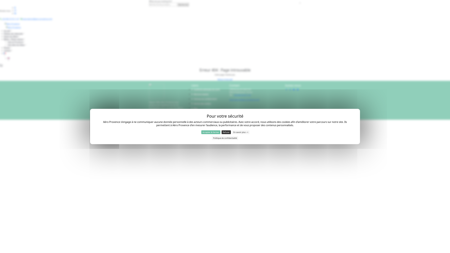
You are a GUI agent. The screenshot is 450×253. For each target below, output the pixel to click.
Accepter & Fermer (210, 132)
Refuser (226, 132)
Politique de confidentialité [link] (225, 138)
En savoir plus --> (240, 132)
